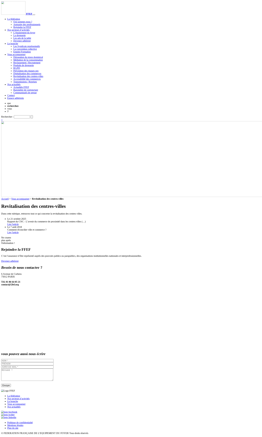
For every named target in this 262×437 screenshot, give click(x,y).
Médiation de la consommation (28, 60)
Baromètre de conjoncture (25, 90)
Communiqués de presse (25, 92)
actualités (13, 84)
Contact (11, 95)
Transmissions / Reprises (25, 81)
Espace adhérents (15, 98)
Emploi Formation (22, 51)
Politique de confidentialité (20, 422)
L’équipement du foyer (24, 32)
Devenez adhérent (22, 41)
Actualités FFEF (21, 87)
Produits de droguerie (23, 65)
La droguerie (19, 35)
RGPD (16, 68)
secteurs (18, 30)
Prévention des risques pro (26, 71)
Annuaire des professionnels (26, 24)
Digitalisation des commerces (27, 73)
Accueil (5, 199)
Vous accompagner (16, 54)
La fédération (13, 19)
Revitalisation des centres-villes (28, 76)
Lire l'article (13, 224)
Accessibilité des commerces (27, 79)
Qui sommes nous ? (22, 21)
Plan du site (12, 428)
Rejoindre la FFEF (22, 27)
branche (12, 43)
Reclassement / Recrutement (26, 62)
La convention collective (25, 49)
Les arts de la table (22, 38)
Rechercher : (7, 116)
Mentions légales (15, 425)
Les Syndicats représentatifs (26, 46)
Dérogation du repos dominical (28, 57)
